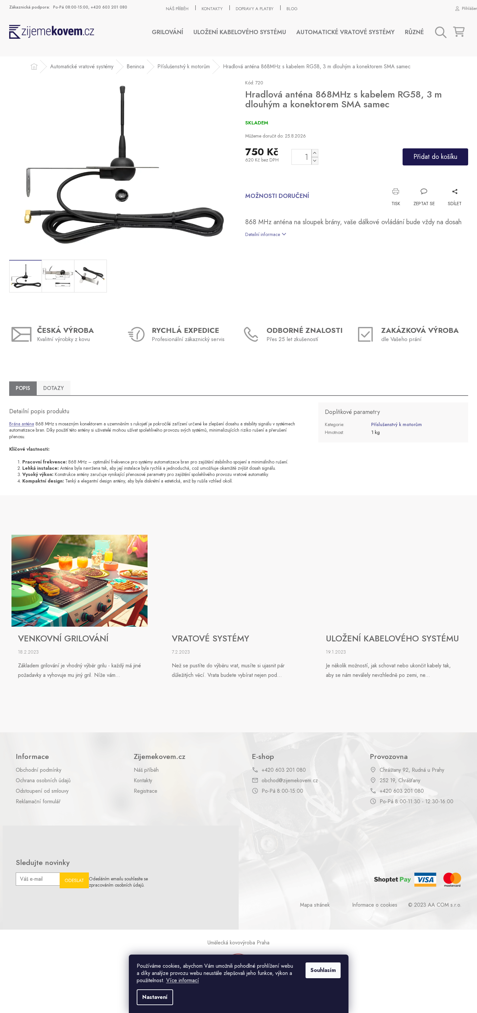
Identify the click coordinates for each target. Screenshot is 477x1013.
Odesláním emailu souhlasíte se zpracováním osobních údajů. (118, 882)
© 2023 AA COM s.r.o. (435, 905)
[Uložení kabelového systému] (388, 580)
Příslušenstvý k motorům (396, 424)
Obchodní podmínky (38, 770)
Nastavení (155, 997)
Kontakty (212, 9)
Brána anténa (21, 423)
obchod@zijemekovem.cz (290, 780)
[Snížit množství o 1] (314, 160)
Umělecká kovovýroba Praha (238, 942)
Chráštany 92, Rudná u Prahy (412, 770)
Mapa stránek (315, 905)
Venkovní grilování (63, 639)
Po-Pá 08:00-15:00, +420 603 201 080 (90, 7)
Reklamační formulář (38, 801)
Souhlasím (323, 970)
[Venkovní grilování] (79, 580)
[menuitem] (167, 32)
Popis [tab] (23, 388)
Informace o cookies (374, 905)
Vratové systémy (210, 639)
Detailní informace (262, 234)
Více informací (182, 980)
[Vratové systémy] (233, 580)
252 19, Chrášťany (400, 780)
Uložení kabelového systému (392, 639)
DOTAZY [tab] (53, 388)
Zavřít (455, 181)
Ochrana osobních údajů (43, 780)
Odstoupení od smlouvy (42, 791)
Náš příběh (177, 9)
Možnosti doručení (277, 196)
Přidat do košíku (435, 157)
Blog (292, 9)
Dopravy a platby (254, 9)
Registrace (145, 791)
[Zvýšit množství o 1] (314, 153)
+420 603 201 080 (284, 770)
